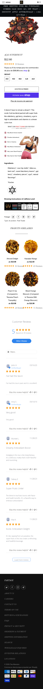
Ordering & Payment (15, 632)
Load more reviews (21, 560)
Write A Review (21, 341)
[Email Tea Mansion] (24, 587)
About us (9, 593)
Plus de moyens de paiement (21, 101)
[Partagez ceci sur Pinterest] (23, 217)
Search (8, 643)
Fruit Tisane (21, 221)
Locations (9, 659)
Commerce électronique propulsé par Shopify (20, 667)
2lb (33, 79)
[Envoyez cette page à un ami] (34, 217)
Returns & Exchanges (16, 615)
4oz (13, 79)
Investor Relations (15, 653)
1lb (26, 79)
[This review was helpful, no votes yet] (30, 392)
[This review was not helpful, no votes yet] (34, 392)
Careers (8, 599)
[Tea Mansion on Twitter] (7, 587)
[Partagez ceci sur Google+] (28, 217)
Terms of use (11, 610)
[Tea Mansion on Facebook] (12, 587)
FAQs (6, 621)
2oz (7, 79)
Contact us (10, 604)
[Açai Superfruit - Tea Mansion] (21, 29)
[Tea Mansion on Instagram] (18, 587)
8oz (20, 79)
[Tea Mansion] (21, 2)
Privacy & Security (14, 626)
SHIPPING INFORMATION (16, 637)
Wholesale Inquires (15, 648)
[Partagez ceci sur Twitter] (13, 217)
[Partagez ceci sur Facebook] (18, 217)
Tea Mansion (14, 664)
